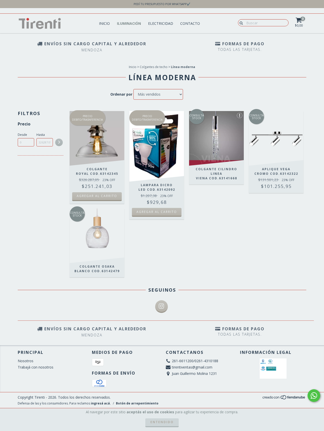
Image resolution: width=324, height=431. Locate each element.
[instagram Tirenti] (161, 306)
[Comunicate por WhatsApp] (314, 395)
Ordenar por (121, 94)
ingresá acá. (101, 403)
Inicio (104, 23)
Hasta (40, 135)
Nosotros (25, 360)
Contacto (190, 23)
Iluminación (129, 23)
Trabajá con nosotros (35, 367)
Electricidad (160, 23)
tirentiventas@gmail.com (192, 367)
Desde (22, 135)
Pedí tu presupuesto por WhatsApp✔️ (162, 4)
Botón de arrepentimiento (137, 403)
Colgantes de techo (154, 67)
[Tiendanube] (284, 398)
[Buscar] (240, 22)
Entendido (162, 422)
